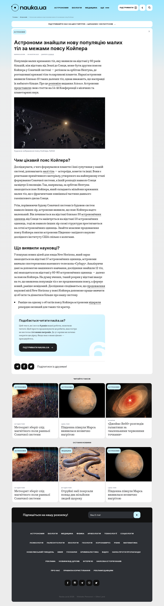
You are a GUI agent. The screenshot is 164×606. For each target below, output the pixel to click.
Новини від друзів (69, 561)
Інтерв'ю (88, 561)
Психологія (36, 543)
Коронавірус (103, 543)
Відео (105, 552)
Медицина (91, 8)
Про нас (55, 570)
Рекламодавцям (103, 570)
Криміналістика (89, 552)
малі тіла (48, 171)
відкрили (95, 302)
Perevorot (89, 596)
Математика (130, 543)
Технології (110, 533)
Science (51, 54)
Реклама (50, 561)
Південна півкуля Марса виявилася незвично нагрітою (78, 431)
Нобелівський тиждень (40, 552)
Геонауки (71, 552)
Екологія (73, 543)
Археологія (94, 533)
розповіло (55, 83)
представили (22, 88)
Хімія (60, 552)
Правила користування (76, 570)
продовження (96, 286)
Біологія (77, 8)
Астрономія (61, 8)
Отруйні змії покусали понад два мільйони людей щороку (77, 494)
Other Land (100, 596)
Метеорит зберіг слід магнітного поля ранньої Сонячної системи (32, 431)
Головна (15, 17)
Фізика (80, 533)
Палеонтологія (56, 543)
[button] (128, 8)
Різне (117, 543)
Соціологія (127, 533)
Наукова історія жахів (108, 561)
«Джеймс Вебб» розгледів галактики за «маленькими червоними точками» (126, 429)
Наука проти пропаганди (126, 552)
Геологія (87, 543)
